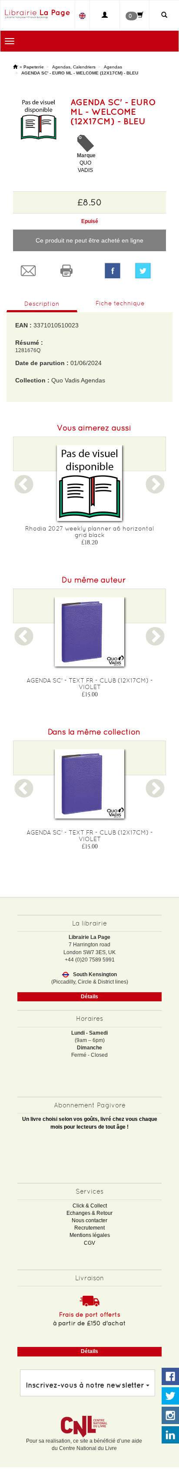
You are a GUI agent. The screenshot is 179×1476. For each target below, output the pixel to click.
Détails (89, 997)
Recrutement (89, 1228)
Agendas (113, 67)
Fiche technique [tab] (120, 303)
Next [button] (155, 490)
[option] (89, 498)
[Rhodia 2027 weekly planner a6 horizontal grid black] (89, 483)
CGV (89, 1243)
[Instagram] (170, 1415)
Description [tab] (42, 303)
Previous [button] (24, 490)
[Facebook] (112, 270)
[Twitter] (146, 270)
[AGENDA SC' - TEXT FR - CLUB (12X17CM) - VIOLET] (89, 632)
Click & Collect (90, 1206)
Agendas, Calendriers (74, 67)
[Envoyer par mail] (32, 270)
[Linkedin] (170, 1435)
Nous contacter (89, 1220)
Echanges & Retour (89, 1213)
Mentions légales (90, 1235)
